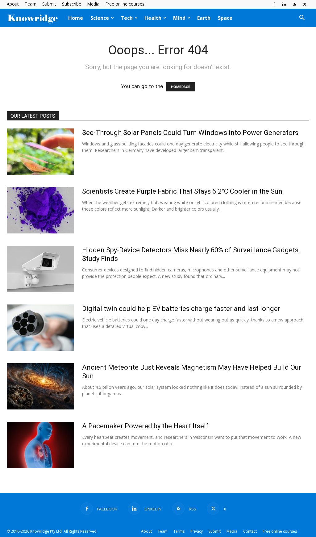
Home (75, 18)
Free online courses (124, 4)
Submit (49, 4)
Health (152, 18)
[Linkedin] (284, 4)
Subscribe (71, 4)
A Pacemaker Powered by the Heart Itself (145, 426)
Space (225, 18)
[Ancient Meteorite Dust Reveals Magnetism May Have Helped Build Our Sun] (40, 386)
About (13, 4)
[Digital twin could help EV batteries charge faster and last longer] (40, 327)
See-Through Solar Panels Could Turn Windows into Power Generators (190, 132)
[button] (301, 18)
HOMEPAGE (180, 87)
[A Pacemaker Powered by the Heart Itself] (40, 445)
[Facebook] (274, 4)
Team (30, 4)
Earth (203, 18)
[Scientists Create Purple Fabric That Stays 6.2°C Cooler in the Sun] (40, 210)
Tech (127, 18)
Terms (179, 531)
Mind (179, 18)
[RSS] (294, 4)
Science (99, 18)
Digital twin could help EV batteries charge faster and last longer (181, 309)
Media (93, 4)
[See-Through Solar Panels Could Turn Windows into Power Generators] (40, 151)
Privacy (196, 531)
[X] (304, 4)
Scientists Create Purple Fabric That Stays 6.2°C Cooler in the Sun (182, 191)
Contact (250, 531)
